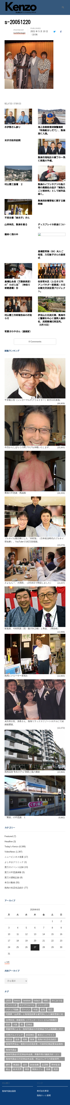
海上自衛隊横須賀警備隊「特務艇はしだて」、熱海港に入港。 (51, 130)
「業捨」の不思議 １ (15, 817)
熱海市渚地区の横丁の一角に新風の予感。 (51, 159)
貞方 (25, 1065)
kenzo (17, 1000)
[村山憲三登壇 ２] (18, 167)
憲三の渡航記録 (12, 877)
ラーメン (26, 1009)
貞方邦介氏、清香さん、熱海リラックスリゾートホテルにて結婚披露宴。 (34, 723)
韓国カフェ (37, 1069)
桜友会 (9, 1039)
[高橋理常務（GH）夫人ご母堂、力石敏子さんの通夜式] (51, 234)
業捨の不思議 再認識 (15, 493)
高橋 (48, 1069)
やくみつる (57, 1000)
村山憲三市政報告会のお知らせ (18, 316)
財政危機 (34, 1065)
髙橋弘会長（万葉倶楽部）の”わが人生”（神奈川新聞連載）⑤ (18, 284)
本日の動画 (10, 882)
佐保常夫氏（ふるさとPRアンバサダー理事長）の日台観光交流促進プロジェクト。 (51, 286)
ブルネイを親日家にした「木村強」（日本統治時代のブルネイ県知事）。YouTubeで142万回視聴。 (34, 540)
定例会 (29, 1024)
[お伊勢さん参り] (18, 110)
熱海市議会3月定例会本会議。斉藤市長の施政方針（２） (33, 1054)
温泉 (17, 1039)
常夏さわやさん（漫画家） (18, 331)
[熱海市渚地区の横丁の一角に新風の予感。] (51, 140)
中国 (35, 1009)
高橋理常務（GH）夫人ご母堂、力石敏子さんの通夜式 (51, 254)
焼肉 (25, 1039)
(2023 (8, 1000)
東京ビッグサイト (46, 1035)
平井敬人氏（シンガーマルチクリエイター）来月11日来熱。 (33, 400)
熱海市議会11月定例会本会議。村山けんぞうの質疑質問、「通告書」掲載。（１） (33, 1059)
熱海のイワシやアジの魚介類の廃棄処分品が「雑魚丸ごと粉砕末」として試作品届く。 (51, 189)
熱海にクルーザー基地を (16, 675)
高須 (56, 1069)
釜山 (8, 1069)
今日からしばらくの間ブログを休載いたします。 (28, 447)
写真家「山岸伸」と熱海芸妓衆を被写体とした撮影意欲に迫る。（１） (34, 1014)
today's (37, 1000)
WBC (46, 1000)
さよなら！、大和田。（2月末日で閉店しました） (28, 583)
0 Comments (35, 341)
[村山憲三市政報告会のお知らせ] (18, 298)
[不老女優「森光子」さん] (18, 201)
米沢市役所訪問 (13, 140)
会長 (43, 1009)
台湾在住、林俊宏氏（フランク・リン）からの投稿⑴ (31, 1020)
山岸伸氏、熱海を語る (16, 224)
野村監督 (55, 1065)
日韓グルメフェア (14, 1035)
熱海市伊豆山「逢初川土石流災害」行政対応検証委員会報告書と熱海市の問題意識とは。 (34, 1044)
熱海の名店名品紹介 (14, 887)
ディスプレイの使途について (51, 226)
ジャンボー (43, 1005)
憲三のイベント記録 (14, 867)
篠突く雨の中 (11, 234)
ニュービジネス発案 (14, 857)
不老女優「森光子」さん (17, 218)
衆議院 (16, 1065)
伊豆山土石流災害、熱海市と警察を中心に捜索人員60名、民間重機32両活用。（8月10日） (51, 320)
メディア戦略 (12, 1009)
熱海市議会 (11, 1050)
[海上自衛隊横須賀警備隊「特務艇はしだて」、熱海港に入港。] (51, 110)
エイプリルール (27, 1005)
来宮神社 (30, 1035)
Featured (9, 836)
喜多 (8, 1024)
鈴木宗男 (17, 1069)
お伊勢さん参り (13, 127)
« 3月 (7, 962)
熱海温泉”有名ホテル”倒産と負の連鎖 (22, 772)
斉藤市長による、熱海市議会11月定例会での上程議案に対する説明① (34, 1029)
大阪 (15, 1024)
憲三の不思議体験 (13, 872)
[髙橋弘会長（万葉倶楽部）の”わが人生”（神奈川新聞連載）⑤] (18, 265)
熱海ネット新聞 (44, 1095)
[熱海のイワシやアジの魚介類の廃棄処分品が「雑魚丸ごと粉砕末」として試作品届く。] (51, 167)
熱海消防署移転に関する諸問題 (51, 202)
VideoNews (10, 852)
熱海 (32, 1039)
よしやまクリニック (14, 862)
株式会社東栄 (43, 1091)
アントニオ (11, 1005)
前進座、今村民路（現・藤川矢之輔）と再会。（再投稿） (32, 628)
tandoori (27, 1000)
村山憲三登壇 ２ (14, 184)
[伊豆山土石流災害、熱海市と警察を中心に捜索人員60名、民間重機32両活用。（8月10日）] (51, 298)
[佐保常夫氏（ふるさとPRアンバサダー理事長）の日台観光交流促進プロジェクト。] (51, 265)
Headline (9, 841)
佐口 (50, 1009)
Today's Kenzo (11, 846)
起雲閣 (45, 1065)
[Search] (61, 7)
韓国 (27, 1069)
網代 (8, 1065)
